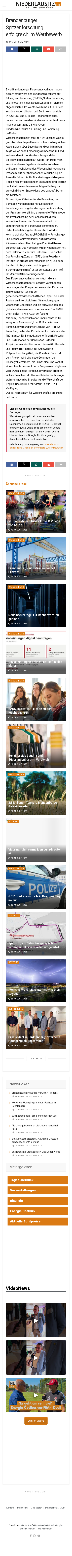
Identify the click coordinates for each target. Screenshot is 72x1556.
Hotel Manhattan (44, 1529)
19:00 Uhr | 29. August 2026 (28, 1110)
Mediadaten (36, 1507)
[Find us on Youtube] (39, 1535)
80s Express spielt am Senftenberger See (34, 1115)
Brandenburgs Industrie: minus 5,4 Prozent (35, 1092)
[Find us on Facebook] (30, 1535)
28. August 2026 (18, 905)
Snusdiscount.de (27, 1529)
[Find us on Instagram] (34, 1535)
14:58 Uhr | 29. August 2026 (28, 1146)
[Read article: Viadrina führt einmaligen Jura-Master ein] (36, 840)
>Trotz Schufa (27, 1525)
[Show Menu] (4, 5)
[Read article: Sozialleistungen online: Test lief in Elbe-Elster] (36, 652)
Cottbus (13, 962)
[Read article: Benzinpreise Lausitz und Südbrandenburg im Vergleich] (36, 746)
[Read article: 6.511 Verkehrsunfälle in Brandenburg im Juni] (36, 887)
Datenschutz (51, 1507)
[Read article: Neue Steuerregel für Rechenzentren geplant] (36, 605)
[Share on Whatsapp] (36, 49)
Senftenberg (16, 1009)
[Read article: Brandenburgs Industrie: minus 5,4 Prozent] (36, 558)
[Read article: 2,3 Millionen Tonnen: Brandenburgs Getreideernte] (36, 793)
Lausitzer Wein (42, 1525)
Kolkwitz (14, 915)
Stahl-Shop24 (56, 1525)
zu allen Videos (36, 1420)
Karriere (10, 1507)
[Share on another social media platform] (60, 49)
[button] (36, 1320)
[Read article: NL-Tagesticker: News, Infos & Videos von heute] (36, 511)
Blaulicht (16, 1201)
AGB (62, 1507)
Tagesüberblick (21, 1180)
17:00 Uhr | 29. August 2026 (28, 1119)
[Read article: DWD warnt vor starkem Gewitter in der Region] (36, 980)
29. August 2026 (18, 576)
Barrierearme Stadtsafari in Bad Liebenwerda (36, 1151)
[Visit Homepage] (38, 5)
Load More (36, 1058)
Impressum (22, 1507)
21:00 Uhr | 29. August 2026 (28, 1096)
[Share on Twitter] (24, 49)
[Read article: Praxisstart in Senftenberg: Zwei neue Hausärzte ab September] (36, 1027)
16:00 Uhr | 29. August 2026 (28, 1132)
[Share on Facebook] (12, 49)
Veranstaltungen (23, 1190)
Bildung (13, 821)
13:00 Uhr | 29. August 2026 (28, 1155)
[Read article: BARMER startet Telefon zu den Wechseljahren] (36, 699)
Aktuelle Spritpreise (25, 1221)
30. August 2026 (18, 530)
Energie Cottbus (22, 1211)
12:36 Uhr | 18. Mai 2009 (17, 42)
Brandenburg (16, 493)
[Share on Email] (48, 49)
